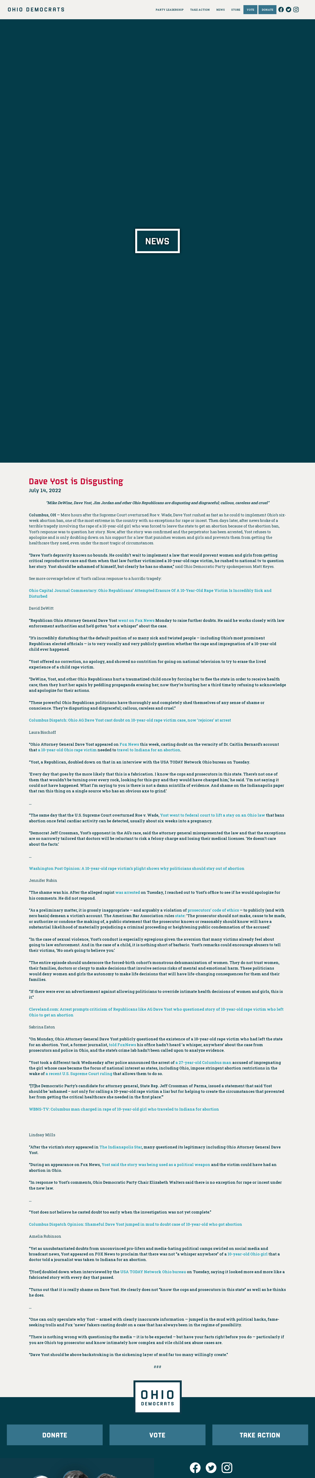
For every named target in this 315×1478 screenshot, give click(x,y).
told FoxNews (122, 1044)
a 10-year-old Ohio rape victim (67, 749)
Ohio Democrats (36, 9)
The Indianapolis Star (120, 1147)
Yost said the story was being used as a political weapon (156, 1164)
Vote (157, 1435)
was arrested (127, 892)
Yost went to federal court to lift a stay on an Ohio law (212, 815)
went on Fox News (136, 620)
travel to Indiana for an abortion (148, 749)
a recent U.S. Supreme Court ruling (79, 1073)
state (179, 915)
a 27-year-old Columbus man (203, 1062)
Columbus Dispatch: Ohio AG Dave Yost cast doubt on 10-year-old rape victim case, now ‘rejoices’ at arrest (130, 720)
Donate (54, 1435)
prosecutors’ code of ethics (213, 910)
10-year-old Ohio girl (248, 1254)
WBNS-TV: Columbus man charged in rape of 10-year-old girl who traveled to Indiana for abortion (124, 1109)
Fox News (129, 744)
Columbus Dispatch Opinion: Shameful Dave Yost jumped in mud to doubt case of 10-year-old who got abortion (135, 1224)
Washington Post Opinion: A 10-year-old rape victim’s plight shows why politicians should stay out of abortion (136, 868)
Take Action (260, 1435)
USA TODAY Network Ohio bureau (152, 1271)
